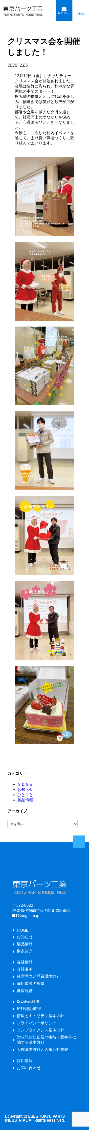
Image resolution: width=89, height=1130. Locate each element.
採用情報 (25, 1060)
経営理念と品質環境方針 (38, 976)
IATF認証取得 (29, 1008)
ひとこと (25, 795)
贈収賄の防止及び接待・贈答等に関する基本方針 (46, 1039)
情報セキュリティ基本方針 (40, 1015)
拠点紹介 (25, 951)
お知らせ (25, 789)
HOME (23, 930)
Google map (28, 915)
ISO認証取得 (28, 1001)
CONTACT (64, 13)
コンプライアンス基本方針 (40, 1030)
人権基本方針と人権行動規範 (42, 1049)
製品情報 (25, 800)
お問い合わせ (29, 1067)
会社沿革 (25, 969)
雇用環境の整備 (30, 983)
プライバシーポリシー (36, 1023)
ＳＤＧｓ (25, 784)
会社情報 (25, 962)
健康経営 (25, 990)
